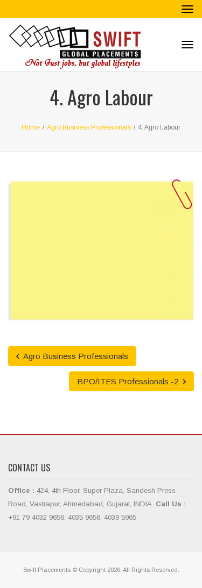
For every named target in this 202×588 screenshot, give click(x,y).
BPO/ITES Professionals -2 (128, 381)
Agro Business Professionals (75, 356)
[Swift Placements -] (75, 44)
